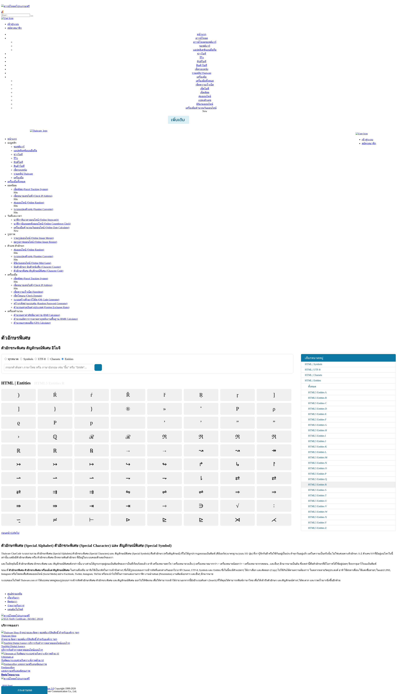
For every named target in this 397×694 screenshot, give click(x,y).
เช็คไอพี (204, 88)
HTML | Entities (313, 380)
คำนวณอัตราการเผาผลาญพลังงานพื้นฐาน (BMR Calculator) (46, 319)
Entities (69, 359)
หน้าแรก (201, 34)
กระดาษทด (25, 690)
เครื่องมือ (202, 77)
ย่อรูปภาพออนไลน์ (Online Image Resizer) (35, 242)
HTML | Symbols (313, 364)
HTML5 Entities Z (317, 528)
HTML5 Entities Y (317, 522)
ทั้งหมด (312, 386)
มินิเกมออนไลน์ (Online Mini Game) (32, 263)
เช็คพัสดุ (204, 92)
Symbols (28, 359)
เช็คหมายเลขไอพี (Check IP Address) (33, 196)
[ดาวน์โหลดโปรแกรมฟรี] (15, 6)
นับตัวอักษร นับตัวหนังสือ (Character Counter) (37, 267)
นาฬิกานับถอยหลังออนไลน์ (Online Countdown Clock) (42, 223)
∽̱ (18, 520)
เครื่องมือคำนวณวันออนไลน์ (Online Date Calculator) (41, 227)
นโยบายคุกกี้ (64, 682)
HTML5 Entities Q (317, 479)
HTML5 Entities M (317, 457)
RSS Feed (6, 685)
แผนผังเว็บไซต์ (15, 609)
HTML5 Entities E (317, 414)
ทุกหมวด (13, 359)
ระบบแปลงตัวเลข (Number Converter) (33, 209)
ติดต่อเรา (12, 601)
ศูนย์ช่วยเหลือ (14, 594)
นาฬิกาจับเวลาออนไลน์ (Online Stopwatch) (36, 219)
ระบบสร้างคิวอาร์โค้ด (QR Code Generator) (36, 299)
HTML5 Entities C (317, 403)
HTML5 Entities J (317, 441)
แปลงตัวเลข (204, 100)
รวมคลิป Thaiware (201, 73)
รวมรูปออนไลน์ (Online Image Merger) (34, 238)
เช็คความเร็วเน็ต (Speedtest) (28, 292)
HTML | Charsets (313, 375)
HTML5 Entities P (317, 473)
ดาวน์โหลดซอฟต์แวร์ (204, 42)
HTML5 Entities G (317, 425)
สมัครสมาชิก (14, 28)
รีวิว (202, 57)
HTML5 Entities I (317, 435)
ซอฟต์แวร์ (204, 46)
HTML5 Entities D (317, 408)
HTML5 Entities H (317, 430)
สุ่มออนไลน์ (204, 96)
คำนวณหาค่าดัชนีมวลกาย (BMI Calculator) (37, 315)
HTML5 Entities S (317, 490)
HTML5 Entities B (317, 398)
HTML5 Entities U (317, 501)
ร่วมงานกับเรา (15, 605)
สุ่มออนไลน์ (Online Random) (29, 202)
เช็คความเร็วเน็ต (205, 84)
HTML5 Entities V (317, 506)
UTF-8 (42, 359)
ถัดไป (16, 533)
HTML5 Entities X (317, 517)
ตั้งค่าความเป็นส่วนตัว (13, 682)
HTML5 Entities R (317, 484)
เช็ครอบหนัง (201, 69)
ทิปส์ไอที (201, 61)
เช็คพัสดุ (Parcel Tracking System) (31, 189)
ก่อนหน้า (6, 533)
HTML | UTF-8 (312, 369)
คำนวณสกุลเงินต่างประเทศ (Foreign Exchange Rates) (41, 307)
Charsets (55, 359)
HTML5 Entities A (317, 392)
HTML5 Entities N (317, 463)
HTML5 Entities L (317, 452)
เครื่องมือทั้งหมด (205, 80)
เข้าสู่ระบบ (13, 24)
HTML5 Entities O (317, 468)
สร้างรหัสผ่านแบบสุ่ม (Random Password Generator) (40, 303)
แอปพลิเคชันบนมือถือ (204, 49)
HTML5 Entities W (317, 511)
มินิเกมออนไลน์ (204, 104)
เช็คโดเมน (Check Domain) (28, 295)
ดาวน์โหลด (202, 38)
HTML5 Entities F (317, 419)
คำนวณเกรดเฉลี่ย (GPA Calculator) (32, 323)
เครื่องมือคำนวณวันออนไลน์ (201, 108)
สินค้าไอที (201, 65)
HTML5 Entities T (317, 495)
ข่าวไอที (201, 53)
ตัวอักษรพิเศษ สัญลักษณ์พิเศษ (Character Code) (38, 270)
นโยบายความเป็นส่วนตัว (41, 682)
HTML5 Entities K (317, 446)
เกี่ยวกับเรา (13, 597)
